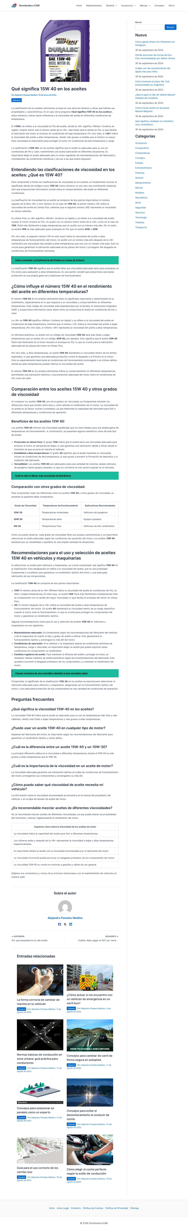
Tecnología (141, 217)
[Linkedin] (70, 924)
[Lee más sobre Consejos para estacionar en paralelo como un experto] (40, 1091)
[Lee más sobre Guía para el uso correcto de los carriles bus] (40, 1148)
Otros (138, 202)
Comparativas (142, 153)
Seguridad (140, 207)
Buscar (138, 22)
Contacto (76, 1208)
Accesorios (141, 143)
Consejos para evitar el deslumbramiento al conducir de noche (88, 1115)
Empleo (139, 162)
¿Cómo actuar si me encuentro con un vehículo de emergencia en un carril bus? (89, 999)
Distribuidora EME (29, 5)
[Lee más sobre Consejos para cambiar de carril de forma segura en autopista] (90, 1035)
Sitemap (134, 1208)
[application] (115, 5)
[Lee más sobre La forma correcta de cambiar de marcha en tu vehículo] (40, 979)
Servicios (140, 212)
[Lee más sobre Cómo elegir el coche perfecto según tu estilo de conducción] (90, 1149)
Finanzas (139, 172)
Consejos (140, 158)
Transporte (141, 227)
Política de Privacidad (116, 1208)
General (17, 100)
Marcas (139, 187)
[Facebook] (59, 924)
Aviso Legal (63, 1208)
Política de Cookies (93, 1208)
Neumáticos (141, 197)
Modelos (139, 192)
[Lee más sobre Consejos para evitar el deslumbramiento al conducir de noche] (90, 1092)
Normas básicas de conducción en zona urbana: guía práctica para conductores (39, 1059)
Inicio (52, 1208)
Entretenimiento (143, 167)
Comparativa (142, 148)
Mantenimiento (143, 182)
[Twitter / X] (65, 924)
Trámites (139, 222)
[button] (111, 5)
